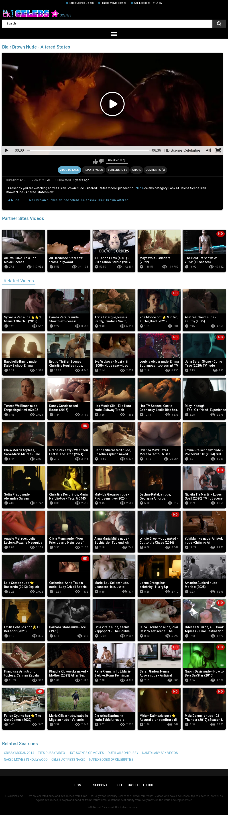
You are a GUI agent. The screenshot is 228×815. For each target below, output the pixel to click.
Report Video (93, 169)
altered (122, 200)
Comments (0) (155, 169)
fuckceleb (54, 200)
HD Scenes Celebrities (182, 150)
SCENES (65, 15)
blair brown (37, 200)
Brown (111, 200)
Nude (140, 188)
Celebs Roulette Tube (135, 785)
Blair (101, 200)
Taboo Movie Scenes (114, 2)
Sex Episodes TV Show (148, 2)
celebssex (88, 200)
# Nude (13, 200)
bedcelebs (72, 200)
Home (78, 785)
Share (136, 169)
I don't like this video (101, 161)
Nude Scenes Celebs (81, 2)
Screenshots (117, 169)
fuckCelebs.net (105, 807)
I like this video (95, 161)
